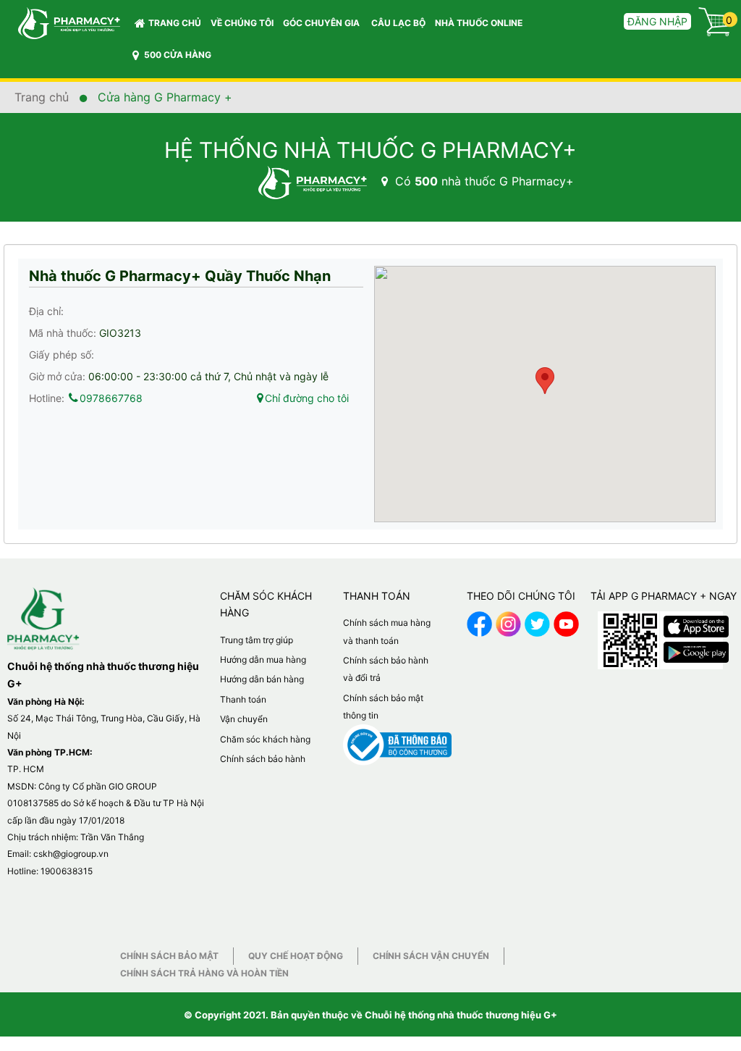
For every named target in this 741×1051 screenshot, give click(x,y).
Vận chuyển (244, 718)
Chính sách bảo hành (262, 758)
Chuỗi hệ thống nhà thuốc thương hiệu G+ (461, 1015)
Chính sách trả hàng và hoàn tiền (204, 973)
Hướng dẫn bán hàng (262, 679)
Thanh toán (243, 699)
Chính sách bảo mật (169, 955)
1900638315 (67, 871)
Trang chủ (174, 22)
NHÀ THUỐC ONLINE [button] (478, 22)
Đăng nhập (657, 21)
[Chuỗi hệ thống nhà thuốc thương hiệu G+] (62, 22)
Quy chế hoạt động (295, 955)
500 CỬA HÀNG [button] (176, 54)
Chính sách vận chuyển (431, 955)
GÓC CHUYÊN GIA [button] (322, 22)
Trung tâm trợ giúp (256, 640)
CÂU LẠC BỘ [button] (398, 22)
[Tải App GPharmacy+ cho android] (696, 648)
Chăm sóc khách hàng (265, 739)
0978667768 (111, 398)
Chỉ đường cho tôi (307, 398)
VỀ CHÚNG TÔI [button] (242, 22)
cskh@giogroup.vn (71, 853)
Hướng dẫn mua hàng (263, 659)
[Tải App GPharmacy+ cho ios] (696, 623)
